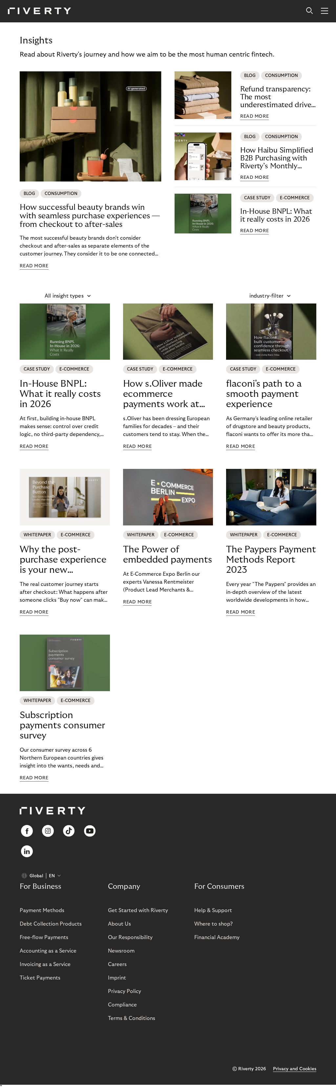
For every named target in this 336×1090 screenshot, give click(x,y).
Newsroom (121, 951)
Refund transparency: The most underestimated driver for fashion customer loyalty (277, 97)
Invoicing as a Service (45, 964)
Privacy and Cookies (294, 1069)
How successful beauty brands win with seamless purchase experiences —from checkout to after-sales (90, 216)
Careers (117, 964)
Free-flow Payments (44, 937)
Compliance (122, 1004)
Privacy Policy (124, 991)
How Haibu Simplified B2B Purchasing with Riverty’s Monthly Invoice (276, 158)
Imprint (117, 978)
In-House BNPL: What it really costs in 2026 (276, 215)
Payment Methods (42, 910)
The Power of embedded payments (167, 555)
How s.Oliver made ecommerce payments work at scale (162, 394)
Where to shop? (213, 924)
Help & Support (213, 910)
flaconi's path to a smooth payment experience (264, 394)
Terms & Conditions (131, 1018)
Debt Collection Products (51, 924)
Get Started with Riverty (138, 910)
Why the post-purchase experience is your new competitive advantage (63, 560)
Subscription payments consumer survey (62, 725)
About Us (119, 924)
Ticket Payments (40, 978)
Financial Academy (217, 937)
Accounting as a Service (48, 951)
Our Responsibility (130, 937)
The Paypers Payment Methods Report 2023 (271, 560)
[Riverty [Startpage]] (39, 11)
